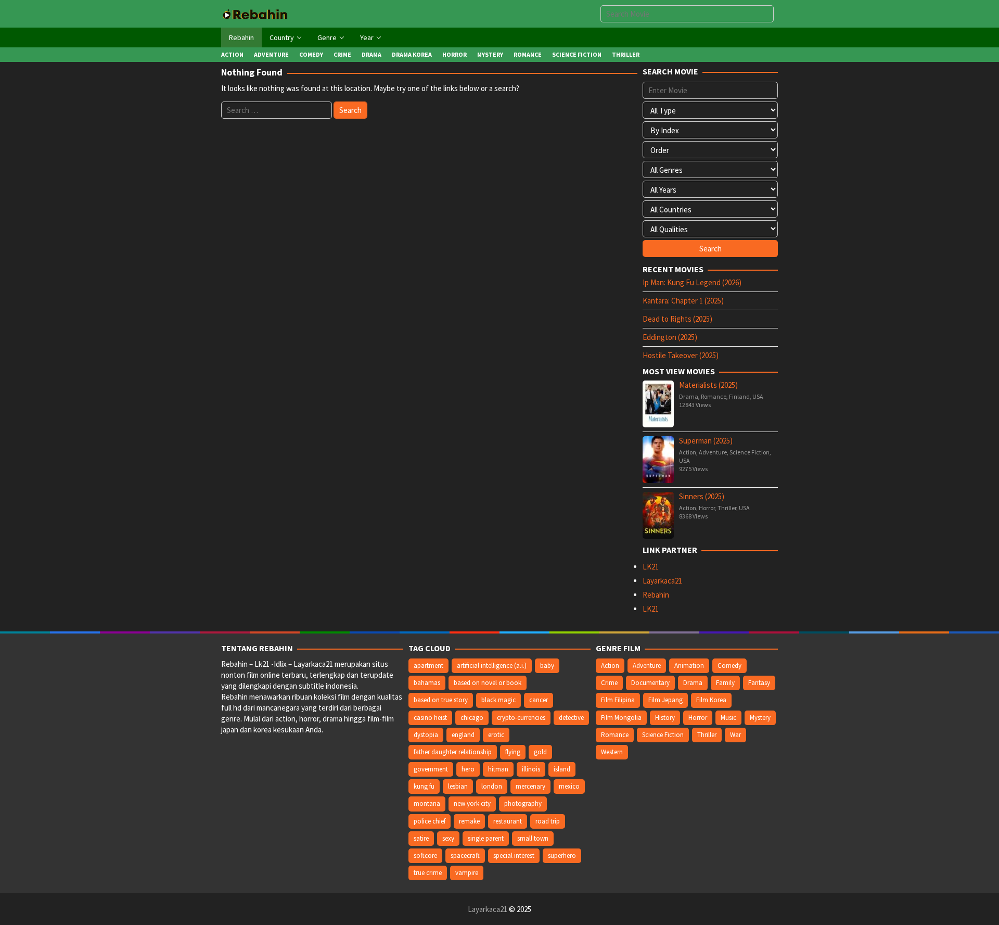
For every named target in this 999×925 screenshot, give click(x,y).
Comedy (729, 665)
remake (469, 821)
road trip (547, 821)
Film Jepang (665, 699)
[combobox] (687, 13)
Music (728, 717)
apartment (428, 665)
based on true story (441, 699)
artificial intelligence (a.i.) (492, 665)
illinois (531, 769)
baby (547, 665)
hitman (498, 769)
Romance (713, 396)
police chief (429, 821)
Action (687, 452)
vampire (466, 872)
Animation (689, 665)
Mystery (760, 717)
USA (757, 396)
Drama (688, 396)
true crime (428, 872)
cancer (538, 699)
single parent (486, 838)
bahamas (427, 682)
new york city (472, 803)
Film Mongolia (621, 717)
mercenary (530, 786)
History (665, 717)
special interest (513, 855)
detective (571, 717)
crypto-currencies (521, 717)
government (431, 769)
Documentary (650, 682)
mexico (569, 786)
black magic (498, 699)
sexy (448, 838)
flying (512, 751)
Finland (739, 396)
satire (421, 838)
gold (540, 751)
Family (725, 682)
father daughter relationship (453, 751)
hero (468, 769)
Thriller (727, 508)
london (491, 786)
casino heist (430, 717)
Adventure (713, 452)
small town (532, 838)
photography (523, 803)
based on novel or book (487, 682)
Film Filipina (618, 699)
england (463, 734)
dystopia (426, 734)
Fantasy (759, 682)
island (562, 769)
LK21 (651, 567)
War (735, 734)
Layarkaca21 (662, 581)
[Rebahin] (255, 13)
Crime (609, 682)
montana (427, 803)
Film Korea (711, 699)
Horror (707, 508)
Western (612, 751)
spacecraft (465, 855)
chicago (471, 717)
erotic (496, 734)
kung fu (424, 786)
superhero (562, 855)
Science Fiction (749, 452)
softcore (425, 855)
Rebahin (656, 595)
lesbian (458, 786)
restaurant (507, 821)
